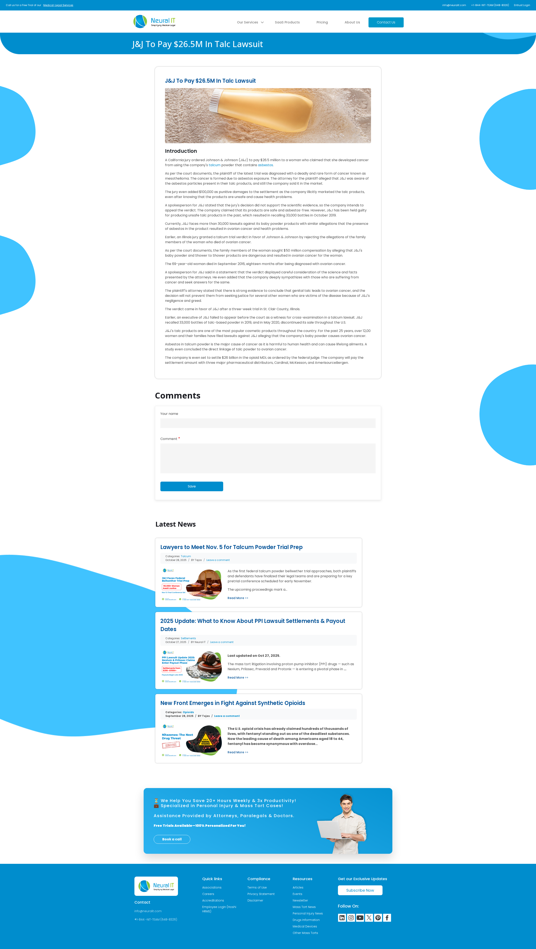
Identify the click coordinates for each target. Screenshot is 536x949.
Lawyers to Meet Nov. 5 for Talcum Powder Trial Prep (231, 547)
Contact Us (386, 22)
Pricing (322, 22)
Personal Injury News (308, 913)
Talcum (186, 556)
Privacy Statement (261, 894)
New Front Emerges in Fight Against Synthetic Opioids (232, 703)
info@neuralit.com (454, 5)
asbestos (265, 165)
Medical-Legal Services (58, 5)
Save (192, 486)
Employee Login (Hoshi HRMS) (219, 909)
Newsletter (300, 900)
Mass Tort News (304, 907)
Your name (169, 413)
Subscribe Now (360, 890)
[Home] (154, 17)
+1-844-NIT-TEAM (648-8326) (490, 5)
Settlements (188, 638)
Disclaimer (255, 900)
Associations (212, 887)
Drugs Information (306, 920)
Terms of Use (257, 887)
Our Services (247, 22)
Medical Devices (305, 926)
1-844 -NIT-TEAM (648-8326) (157, 919)
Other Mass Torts (305, 933)
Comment (168, 438)
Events (297, 894)
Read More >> (238, 598)
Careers (208, 894)
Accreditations (213, 900)
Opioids (188, 712)
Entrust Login (522, 5)
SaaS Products (287, 22)
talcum (214, 165)
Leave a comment (218, 560)
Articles (298, 887)
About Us (352, 22)
